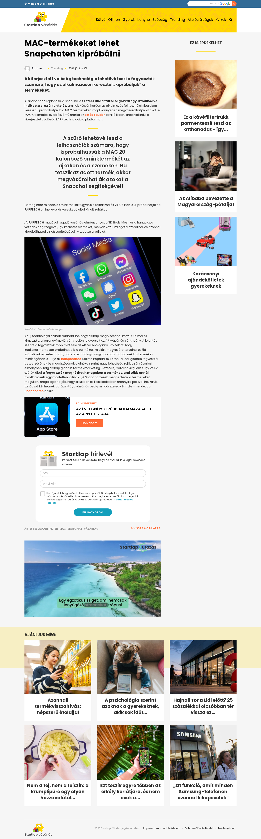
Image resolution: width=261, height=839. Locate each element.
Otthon (114, 19)
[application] (92, 579)
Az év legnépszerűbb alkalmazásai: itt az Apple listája (115, 411)
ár (26, 529)
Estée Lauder (95, 115)
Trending (177, 19)
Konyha (143, 19)
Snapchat (74, 529)
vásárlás (91, 529)
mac (62, 529)
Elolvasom (89, 423)
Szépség (160, 19)
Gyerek (129, 19)
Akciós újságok (200, 19)
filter (53, 529)
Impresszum (151, 828)
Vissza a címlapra (147, 528)
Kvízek (221, 19)
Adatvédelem (171, 828)
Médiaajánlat (226, 828)
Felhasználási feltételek (199, 828)
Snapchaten (34, 391)
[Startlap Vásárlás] (42, 20)
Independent (71, 359)
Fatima (37, 68)
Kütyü (100, 19)
